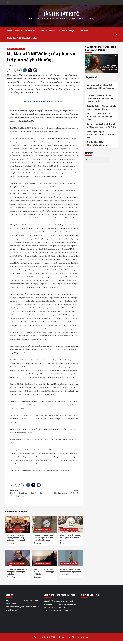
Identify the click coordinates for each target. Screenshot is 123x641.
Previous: (26, 493)
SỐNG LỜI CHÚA (46, 30)
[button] (9, 70)
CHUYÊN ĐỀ (30, 30)
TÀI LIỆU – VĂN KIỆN (66, 30)
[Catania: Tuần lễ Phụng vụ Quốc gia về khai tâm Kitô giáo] (70, 524)
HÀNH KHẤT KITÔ (61, 14)
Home (9, 30)
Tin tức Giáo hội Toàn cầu (16, 49)
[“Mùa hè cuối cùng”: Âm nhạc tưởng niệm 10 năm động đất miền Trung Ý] (44, 524)
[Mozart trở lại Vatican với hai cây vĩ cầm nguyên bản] (70, 558)
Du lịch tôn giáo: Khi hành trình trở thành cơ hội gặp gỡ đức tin (44, 571)
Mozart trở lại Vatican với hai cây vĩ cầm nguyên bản (70, 570)
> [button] (116, 34)
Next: (66, 491)
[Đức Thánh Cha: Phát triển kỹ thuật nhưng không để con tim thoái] (17, 524)
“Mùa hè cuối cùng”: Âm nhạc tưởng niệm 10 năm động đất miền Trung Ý (43, 537)
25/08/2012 (13, 65)
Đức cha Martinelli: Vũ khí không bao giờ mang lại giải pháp (17, 571)
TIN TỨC (17, 30)
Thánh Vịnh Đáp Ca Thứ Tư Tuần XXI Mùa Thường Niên (100, 134)
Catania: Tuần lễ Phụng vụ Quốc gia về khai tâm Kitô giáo (70, 537)
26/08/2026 (12, 543)
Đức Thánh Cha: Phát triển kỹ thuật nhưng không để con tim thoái (16, 537)
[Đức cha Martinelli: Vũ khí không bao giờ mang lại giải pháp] (17, 558)
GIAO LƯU (82, 30)
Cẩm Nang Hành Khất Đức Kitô (59, 595)
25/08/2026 (65, 575)
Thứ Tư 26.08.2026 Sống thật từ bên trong (97, 143)
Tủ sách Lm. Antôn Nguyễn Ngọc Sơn (22, 38)
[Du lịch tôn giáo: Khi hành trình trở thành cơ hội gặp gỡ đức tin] (44, 558)
